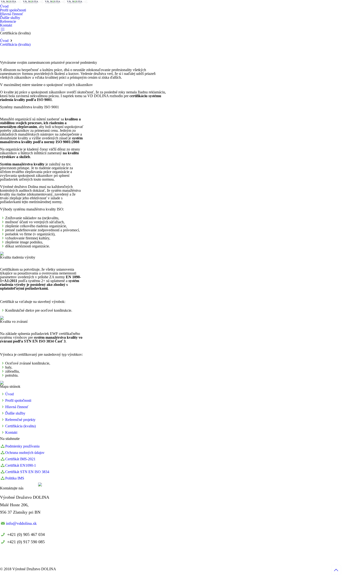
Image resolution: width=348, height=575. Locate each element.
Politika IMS (14, 478)
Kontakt (11, 432)
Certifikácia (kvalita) (15, 44)
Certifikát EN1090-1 (20, 465)
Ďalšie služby (15, 413)
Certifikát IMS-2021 (20, 459)
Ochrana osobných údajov (25, 453)
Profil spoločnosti (18, 400)
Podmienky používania (22, 446)
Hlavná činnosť (16, 407)
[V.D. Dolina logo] (44, 2)
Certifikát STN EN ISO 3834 (27, 472)
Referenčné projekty (20, 420)
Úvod (4, 41)
